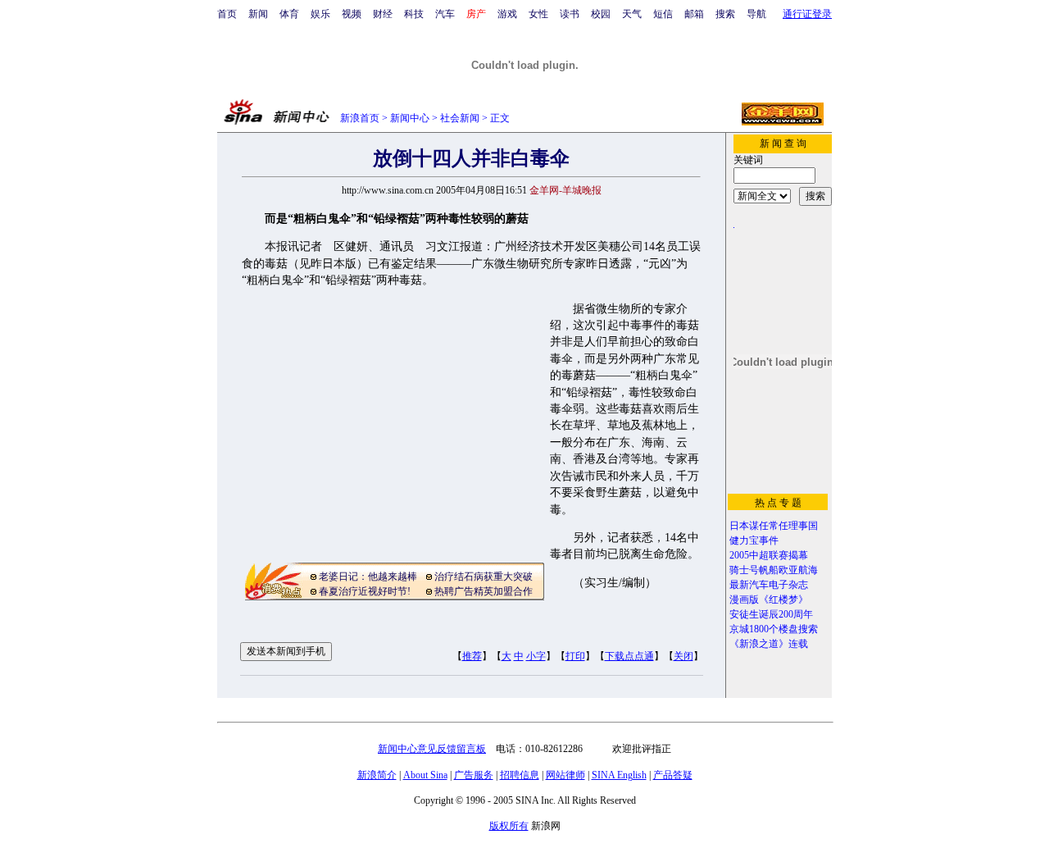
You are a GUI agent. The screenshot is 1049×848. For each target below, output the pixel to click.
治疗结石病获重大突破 (483, 576)
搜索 (725, 14)
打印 (575, 656)
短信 (663, 14)
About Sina (425, 775)
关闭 (683, 656)
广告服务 (473, 775)
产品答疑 (673, 775)
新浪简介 (377, 775)
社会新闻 (459, 118)
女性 (538, 14)
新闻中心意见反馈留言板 (432, 749)
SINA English (619, 775)
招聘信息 (519, 775)
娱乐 (320, 14)
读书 (569, 14)
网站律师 (565, 775)
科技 (414, 14)
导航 (756, 14)
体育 (289, 14)
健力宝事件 (754, 540)
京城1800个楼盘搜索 (773, 629)
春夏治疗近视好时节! (365, 591)
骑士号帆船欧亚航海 (773, 570)
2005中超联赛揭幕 (768, 555)
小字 (536, 656)
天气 (632, 14)
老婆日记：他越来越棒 (368, 576)
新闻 (258, 14)
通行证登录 (807, 14)
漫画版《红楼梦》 (768, 599)
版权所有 (509, 826)
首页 (227, 14)
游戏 (507, 14)
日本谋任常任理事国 (773, 525)
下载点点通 (629, 656)
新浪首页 (359, 118)
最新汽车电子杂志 (768, 584)
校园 (601, 14)
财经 (383, 14)
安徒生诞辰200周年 (771, 614)
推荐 (472, 656)
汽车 (445, 14)
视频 (351, 14)
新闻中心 (409, 118)
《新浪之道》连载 (768, 644)
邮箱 (694, 14)
